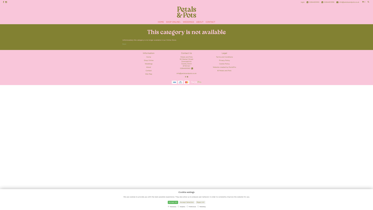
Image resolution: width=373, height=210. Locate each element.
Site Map (148, 74)
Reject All (200, 202)
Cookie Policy (224, 64)
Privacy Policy (224, 60)
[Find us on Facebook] (4, 2)
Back (124, 44)
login (303, 2)
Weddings (188, 22)
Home (161, 22)
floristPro (232, 67)
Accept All (173, 202)
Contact (210, 22)
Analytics (182, 206)
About (199, 22)
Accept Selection (187, 202)
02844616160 (185, 68)
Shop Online (173, 22)
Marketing (202, 206)
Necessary (173, 206)
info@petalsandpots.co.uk (186, 73)
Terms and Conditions (224, 57)
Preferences (192, 206)
